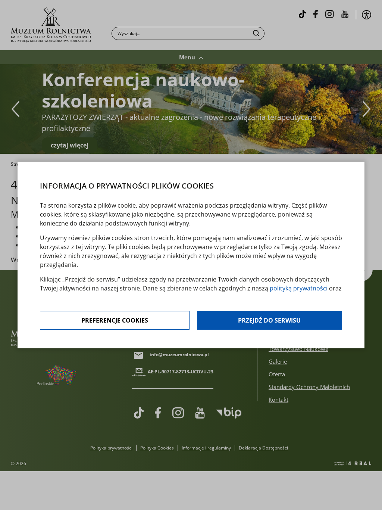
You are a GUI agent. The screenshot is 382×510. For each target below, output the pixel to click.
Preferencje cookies (114, 320)
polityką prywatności (299, 288)
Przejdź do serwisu (269, 320)
